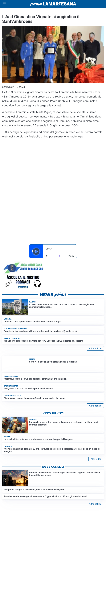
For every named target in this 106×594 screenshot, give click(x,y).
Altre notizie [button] (95, 344)
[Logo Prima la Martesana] (53, 4)
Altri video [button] (96, 463)
